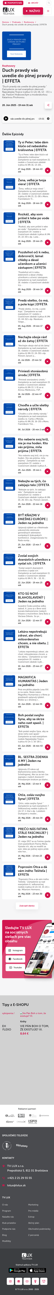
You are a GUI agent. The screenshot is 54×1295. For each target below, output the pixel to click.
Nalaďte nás (8, 1217)
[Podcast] (35, 1281)
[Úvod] (8, 11)
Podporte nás (14, 3)
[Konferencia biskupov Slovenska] (7, 1146)
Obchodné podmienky (39, 1229)
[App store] (37, 1270)
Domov (5, 22)
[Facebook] (18, 1281)
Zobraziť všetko (27, 906)
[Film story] (22, 1146)
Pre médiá (33, 1211)
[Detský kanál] (43, 1281)
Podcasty (16, 22)
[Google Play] (17, 1270)
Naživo (34, 11)
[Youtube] (27, 1281)
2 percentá (33, 1235)
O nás (5, 1204)
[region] (27, 118)
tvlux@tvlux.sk (16, 1185)
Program (6, 1211)
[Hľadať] (49, 3)
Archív (34, 3)
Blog (4, 1235)
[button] (6, 118)
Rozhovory (29, 22)
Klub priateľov (9, 1223)
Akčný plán (33, 1223)
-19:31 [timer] (41, 119)
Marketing (33, 1204)
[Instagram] (10, 1281)
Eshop (31, 1217)
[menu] (48, 11)
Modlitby (6, 1241)
